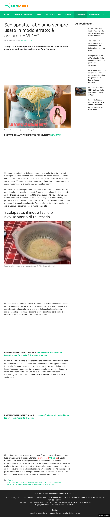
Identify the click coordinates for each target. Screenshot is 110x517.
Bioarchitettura (53, 15)
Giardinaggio (95, 15)
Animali (68, 15)
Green (38, 15)
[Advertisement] (38, 68)
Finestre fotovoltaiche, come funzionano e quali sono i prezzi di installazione (34, 482)
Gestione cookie (104, 515)
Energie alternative (23, 15)
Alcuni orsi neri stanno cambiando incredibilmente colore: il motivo (30, 485)
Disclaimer (70, 493)
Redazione (49, 493)
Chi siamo (39, 493)
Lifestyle (80, 15)
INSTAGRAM (55, 135)
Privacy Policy (59, 493)
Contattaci (71, 505)
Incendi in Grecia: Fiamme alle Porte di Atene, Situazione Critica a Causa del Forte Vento (96, 105)
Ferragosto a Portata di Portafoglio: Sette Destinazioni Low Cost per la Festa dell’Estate (96, 60)
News (6, 15)
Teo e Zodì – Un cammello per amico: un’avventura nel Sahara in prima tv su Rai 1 (96, 45)
